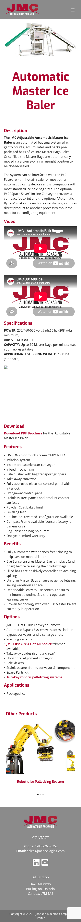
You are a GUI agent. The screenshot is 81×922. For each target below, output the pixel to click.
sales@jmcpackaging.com (46, 851)
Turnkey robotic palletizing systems (34, 677)
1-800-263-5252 (46, 846)
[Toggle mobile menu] (73, 10)
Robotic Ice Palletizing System (40, 781)
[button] (11, 753)
